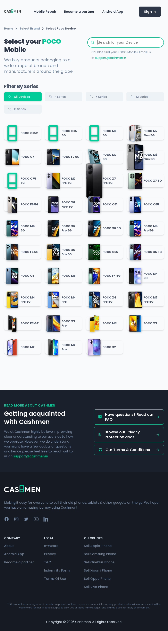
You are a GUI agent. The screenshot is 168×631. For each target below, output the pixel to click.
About (9, 545)
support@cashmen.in (110, 58)
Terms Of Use (55, 578)
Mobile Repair (45, 11)
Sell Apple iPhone (98, 545)
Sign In (150, 11)
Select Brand (29, 28)
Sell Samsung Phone (100, 554)
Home (8, 28)
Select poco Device (61, 28)
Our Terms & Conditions (128, 449)
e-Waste (51, 545)
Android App (112, 11)
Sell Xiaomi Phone (98, 570)
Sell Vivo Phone (96, 586)
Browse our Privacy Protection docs (122, 434)
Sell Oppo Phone (97, 578)
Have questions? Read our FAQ (129, 417)
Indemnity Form (57, 570)
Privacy (50, 554)
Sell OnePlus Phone (99, 562)
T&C (47, 562)
